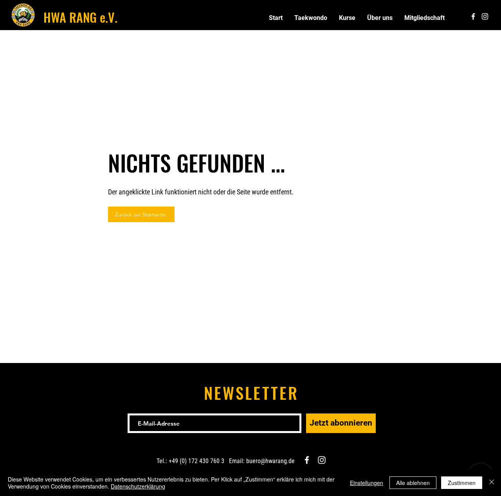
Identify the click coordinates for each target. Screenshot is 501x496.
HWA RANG (70, 17)
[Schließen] (491, 483)
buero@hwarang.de (270, 461)
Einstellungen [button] (366, 483)
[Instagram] (322, 460)
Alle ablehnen (413, 483)
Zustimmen (462, 483)
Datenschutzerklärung (138, 486)
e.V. (107, 17)
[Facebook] (307, 460)
